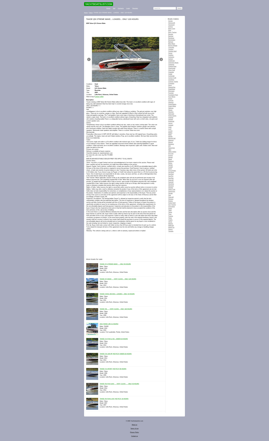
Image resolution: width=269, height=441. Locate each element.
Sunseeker (171, 206)
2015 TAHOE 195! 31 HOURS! (109, 324)
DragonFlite (171, 87)
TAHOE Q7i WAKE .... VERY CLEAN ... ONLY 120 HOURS (118, 279)
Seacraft (170, 180)
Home (108, 8)
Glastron (170, 102)
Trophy (170, 220)
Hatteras (170, 108)
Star (169, 195)
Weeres (170, 223)
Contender (171, 76)
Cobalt (170, 74)
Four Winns (171, 97)
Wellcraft (171, 225)
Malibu (170, 133)
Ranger (170, 157)
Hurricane (171, 114)
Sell (114, 8)
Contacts (121, 8)
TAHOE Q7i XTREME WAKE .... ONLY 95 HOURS (115, 264)
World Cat (171, 227)
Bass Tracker (172, 32)
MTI (169, 146)
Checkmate (171, 68)
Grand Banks (172, 104)
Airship (170, 21)
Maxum (170, 142)
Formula (170, 100)
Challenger (171, 61)
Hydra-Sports (172, 115)
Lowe (169, 127)
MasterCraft (171, 138)
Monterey (171, 144)
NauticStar (171, 148)
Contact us (134, 436)
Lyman (170, 131)
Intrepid (170, 119)
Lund (169, 129)
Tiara (169, 214)
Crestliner (171, 79)
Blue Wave (171, 44)
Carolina (170, 49)
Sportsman (171, 191)
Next (161, 59)
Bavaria (170, 34)
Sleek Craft (171, 189)
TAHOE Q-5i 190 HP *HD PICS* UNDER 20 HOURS (116, 354)
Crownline (171, 83)
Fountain (171, 93)
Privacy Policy (134, 432)
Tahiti (170, 210)
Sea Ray (171, 178)
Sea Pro (170, 176)
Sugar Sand (171, 203)
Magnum (171, 140)
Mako (170, 134)
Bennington (171, 40)
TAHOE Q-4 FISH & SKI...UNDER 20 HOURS (114, 339)
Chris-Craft (171, 70)
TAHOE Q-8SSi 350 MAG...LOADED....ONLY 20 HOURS (117, 294)
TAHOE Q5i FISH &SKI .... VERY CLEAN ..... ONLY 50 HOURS (119, 384)
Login (128, 8)
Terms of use (134, 428)
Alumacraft (171, 23)
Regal (170, 159)
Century (170, 59)
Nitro (169, 150)
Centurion (171, 57)
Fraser (170, 98)
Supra (170, 208)
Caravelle (171, 47)
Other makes (172, 151)
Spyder (170, 193)
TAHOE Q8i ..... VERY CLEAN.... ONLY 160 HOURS (116, 309)
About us (134, 425)
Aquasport (171, 25)
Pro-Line (170, 153)
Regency (171, 161)
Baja (169, 30)
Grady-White (172, 106)
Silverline (171, 184)
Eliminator (171, 91)
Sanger (170, 165)
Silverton (171, 186)
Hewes (170, 110)
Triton (170, 218)
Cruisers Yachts (173, 81)
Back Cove (171, 28)
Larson (170, 123)
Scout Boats (172, 170)
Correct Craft (172, 78)
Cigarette (171, 72)
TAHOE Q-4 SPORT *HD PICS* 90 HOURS (113, 369)
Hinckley (171, 112)
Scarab (170, 167)
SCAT (170, 169)
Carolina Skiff (172, 51)
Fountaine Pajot (173, 95)
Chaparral (171, 64)
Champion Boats (173, 62)
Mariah (170, 136)
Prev (89, 59)
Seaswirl (170, 182)
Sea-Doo (171, 174)
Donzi (170, 85)
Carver (170, 53)
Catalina (170, 55)
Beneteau (171, 38)
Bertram (170, 42)
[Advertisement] (125, 30)
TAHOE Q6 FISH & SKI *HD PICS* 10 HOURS (114, 399)
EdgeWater (171, 89)
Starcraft (171, 197)
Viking (170, 222)
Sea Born (171, 172)
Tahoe (170, 212)
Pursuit (170, 155)
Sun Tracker (172, 205)
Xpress (170, 229)
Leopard (170, 125)
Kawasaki (171, 121)
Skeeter (170, 187)
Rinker (170, 163)
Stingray (170, 199)
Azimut (170, 26)
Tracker (170, 216)
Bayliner (170, 36)
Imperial (170, 117)
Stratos (170, 201)
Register (135, 8)
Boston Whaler (172, 45)
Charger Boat (172, 66)
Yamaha (170, 231)
